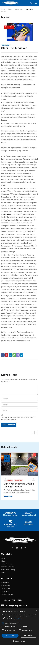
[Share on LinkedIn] (10, 355)
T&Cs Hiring (5, 591)
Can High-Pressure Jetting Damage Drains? (19, 485)
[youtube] (25, 547)
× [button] (36, 610)
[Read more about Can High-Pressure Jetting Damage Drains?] (19, 464)
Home (3, 9)
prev (5, 479)
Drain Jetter (19, 9)
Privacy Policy (5, 586)
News (10, 9)
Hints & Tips (18, 480)
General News (9, 480)
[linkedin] (17, 547)
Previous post (32, 432)
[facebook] (13, 547)
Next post (36, 432)
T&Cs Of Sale (5, 588)
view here (8, 214)
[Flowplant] (10, 3)
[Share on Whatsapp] (14, 355)
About (3, 561)
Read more (8, 497)
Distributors (5, 583)
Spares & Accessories (8, 567)
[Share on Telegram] (21, 355)
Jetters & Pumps (6, 564)
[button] (19, 641)
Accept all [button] (10, 635)
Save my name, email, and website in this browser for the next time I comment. (18, 418)
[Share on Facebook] (3, 355)
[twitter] (21, 547)
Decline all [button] (28, 635)
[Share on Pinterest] (6, 355)
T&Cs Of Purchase (7, 594)
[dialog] (19, 626)
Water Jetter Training (8, 570)
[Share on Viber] (18, 355)
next (33, 479)
